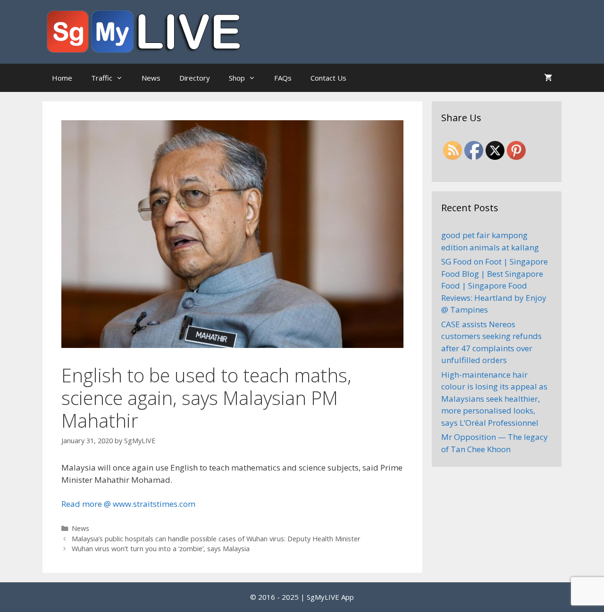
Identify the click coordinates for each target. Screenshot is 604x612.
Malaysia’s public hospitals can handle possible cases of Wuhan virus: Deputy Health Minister (216, 538)
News (151, 78)
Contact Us (328, 78)
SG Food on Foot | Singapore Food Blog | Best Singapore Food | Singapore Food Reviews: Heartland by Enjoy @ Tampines (494, 285)
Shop (237, 78)
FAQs (283, 78)
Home (62, 78)
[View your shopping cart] (548, 78)
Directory (194, 78)
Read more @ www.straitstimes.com (128, 503)
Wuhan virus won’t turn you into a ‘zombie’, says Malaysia (161, 548)
